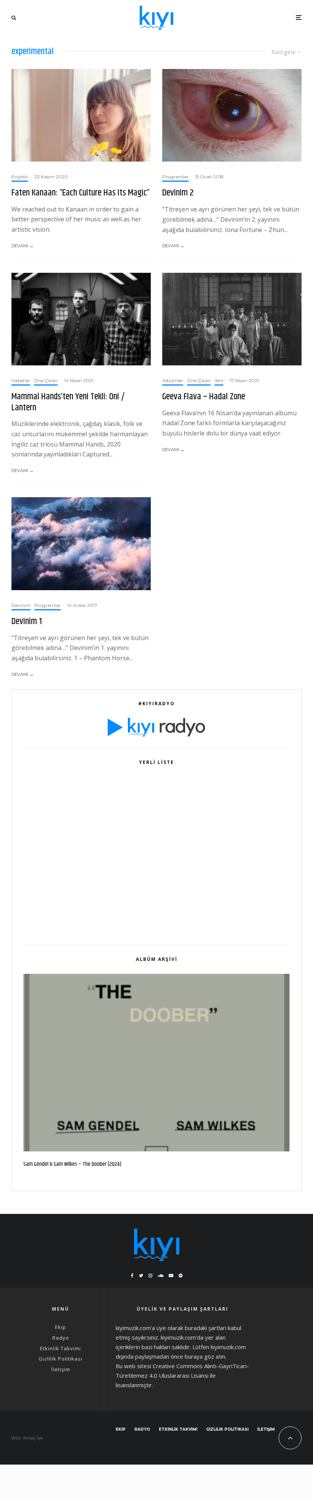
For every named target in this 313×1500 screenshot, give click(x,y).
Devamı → (22, 245)
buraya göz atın (205, 1356)
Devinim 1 (26, 621)
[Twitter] (141, 1275)
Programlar (175, 176)
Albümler (172, 380)
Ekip (60, 1327)
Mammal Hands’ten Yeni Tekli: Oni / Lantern (68, 402)
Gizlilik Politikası (60, 1358)
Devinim (21, 605)
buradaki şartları (205, 1328)
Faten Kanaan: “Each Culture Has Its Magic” (80, 193)
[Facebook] (132, 1275)
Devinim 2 (178, 193)
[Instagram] (150, 1275)
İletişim (60, 1369)
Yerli (219, 380)
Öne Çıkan (46, 380)
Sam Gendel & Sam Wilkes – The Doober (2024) (72, 1164)
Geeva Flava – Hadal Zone (203, 396)
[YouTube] (171, 1275)
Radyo (60, 1337)
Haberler (20, 380)
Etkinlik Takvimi (60, 1348)
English (19, 176)
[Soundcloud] (160, 1275)
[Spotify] (180, 1275)
